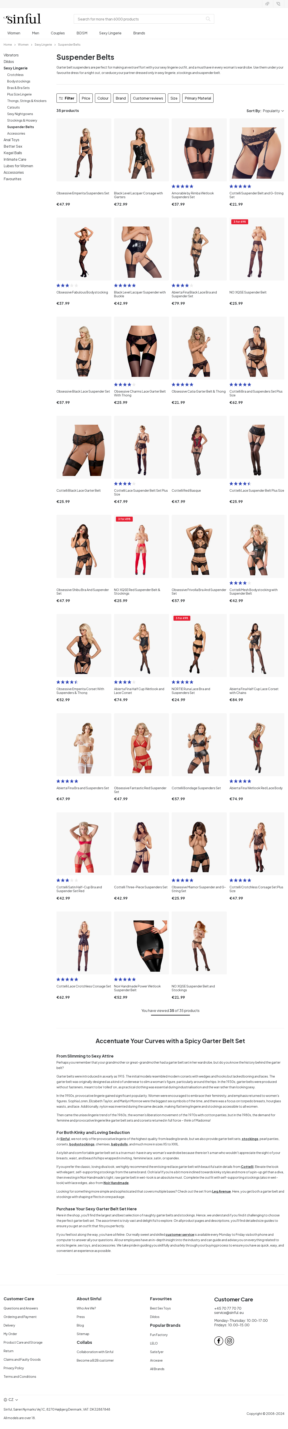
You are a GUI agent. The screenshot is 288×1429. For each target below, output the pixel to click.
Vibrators (11, 55)
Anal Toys (11, 139)
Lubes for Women (18, 165)
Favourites (12, 178)
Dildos (9, 61)
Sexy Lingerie (16, 68)
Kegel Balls (13, 152)
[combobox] (139, 18)
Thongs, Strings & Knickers (27, 101)
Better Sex (13, 146)
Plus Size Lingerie (19, 94)
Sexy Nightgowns (20, 114)
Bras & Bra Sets (18, 88)
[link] (8, 44)
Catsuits (13, 107)
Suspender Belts (20, 127)
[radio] (173, 186)
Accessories (16, 133)
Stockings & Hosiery (22, 120)
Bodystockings (18, 81)
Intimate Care (15, 159)
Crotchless (15, 75)
